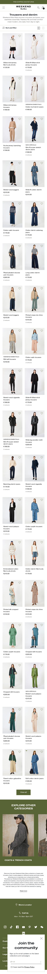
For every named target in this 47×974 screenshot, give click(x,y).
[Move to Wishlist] (20, 36)
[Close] (41, 939)
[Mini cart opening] (46, 7)
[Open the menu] (4, 8)
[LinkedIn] (23, 933)
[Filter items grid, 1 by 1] (43, 28)
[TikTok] (11, 927)
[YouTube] (23, 927)
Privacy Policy (29, 967)
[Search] (38, 8)
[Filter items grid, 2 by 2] (38, 28)
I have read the (23, 967)
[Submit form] (40, 962)
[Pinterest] (29, 927)
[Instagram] (5, 927)
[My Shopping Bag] (43, 8)
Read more (23, 891)
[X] (35, 927)
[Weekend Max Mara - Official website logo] (23, 7)
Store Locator (25, 905)
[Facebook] (17, 927)
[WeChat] (42, 927)
